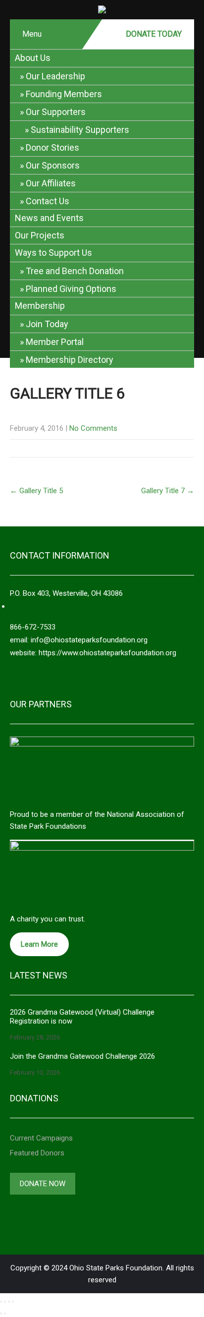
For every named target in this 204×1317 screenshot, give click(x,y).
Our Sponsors (53, 165)
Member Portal (55, 342)
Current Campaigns (41, 1138)
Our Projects (39, 235)
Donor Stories (52, 147)
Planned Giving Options (71, 289)
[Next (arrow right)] (5, 1314)
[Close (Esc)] (13, 1302)
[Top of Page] (180, 1295)
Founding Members (64, 94)
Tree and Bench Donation (75, 271)
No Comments (93, 428)
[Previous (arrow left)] (1, 1314)
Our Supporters (56, 112)
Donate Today (154, 34)
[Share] (9, 1302)
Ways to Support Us (53, 252)
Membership (40, 305)
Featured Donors (37, 1152)
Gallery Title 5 (36, 490)
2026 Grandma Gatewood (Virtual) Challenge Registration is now (82, 1017)
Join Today (47, 324)
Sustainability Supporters (80, 129)
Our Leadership (55, 76)
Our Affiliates (51, 183)
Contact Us (47, 201)
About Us (33, 58)
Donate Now (42, 1183)
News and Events (49, 218)
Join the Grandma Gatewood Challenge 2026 (82, 1056)
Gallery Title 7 (167, 490)
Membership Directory (69, 359)
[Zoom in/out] (1, 1302)
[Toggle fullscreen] (5, 1302)
